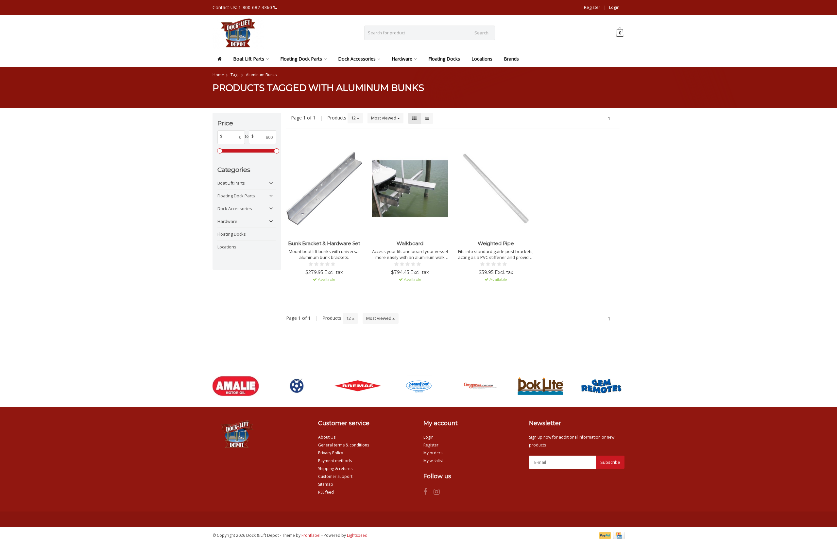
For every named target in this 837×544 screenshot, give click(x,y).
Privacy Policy (330, 453)
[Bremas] (357, 386)
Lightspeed (357, 535)
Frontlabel (310, 535)
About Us (326, 437)
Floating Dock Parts (301, 59)
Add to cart (321, 291)
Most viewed (384, 118)
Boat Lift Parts (248, 59)
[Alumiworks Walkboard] (410, 188)
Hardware (402, 59)
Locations (481, 59)
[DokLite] (540, 386)
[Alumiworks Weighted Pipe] (496, 188)
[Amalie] (236, 386)
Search (481, 33)
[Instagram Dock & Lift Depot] (439, 493)
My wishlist (433, 460)
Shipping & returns (335, 468)
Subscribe (610, 462)
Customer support (335, 476)
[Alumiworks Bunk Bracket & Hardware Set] (324, 188)
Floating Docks (444, 59)
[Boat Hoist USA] (297, 386)
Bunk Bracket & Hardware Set (324, 243)
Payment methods (335, 460)
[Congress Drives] (479, 386)
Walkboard (410, 243)
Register (592, 7)
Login (614, 7)
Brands (511, 59)
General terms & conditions (343, 445)
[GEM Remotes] (601, 386)
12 (354, 118)
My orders (432, 453)
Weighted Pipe (496, 243)
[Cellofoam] (419, 386)
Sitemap (325, 484)
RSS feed (326, 492)
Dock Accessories (357, 59)
